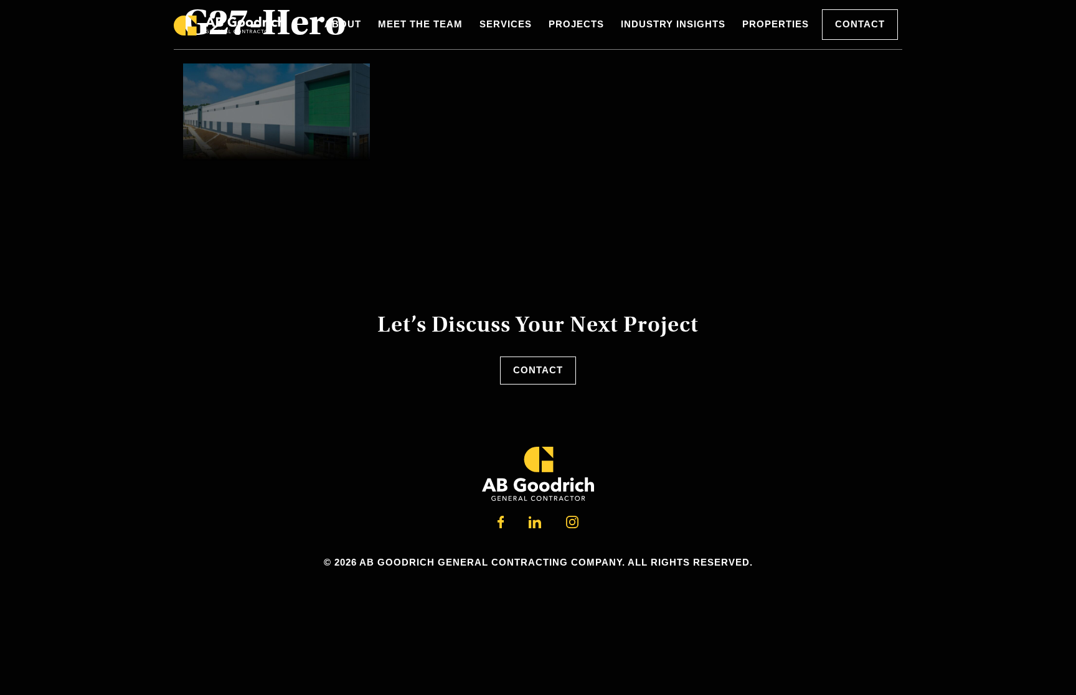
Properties (775, 24)
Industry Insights (673, 24)
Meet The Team (420, 24)
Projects (576, 24)
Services (505, 24)
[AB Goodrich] (229, 24)
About (342, 24)
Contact (860, 24)
